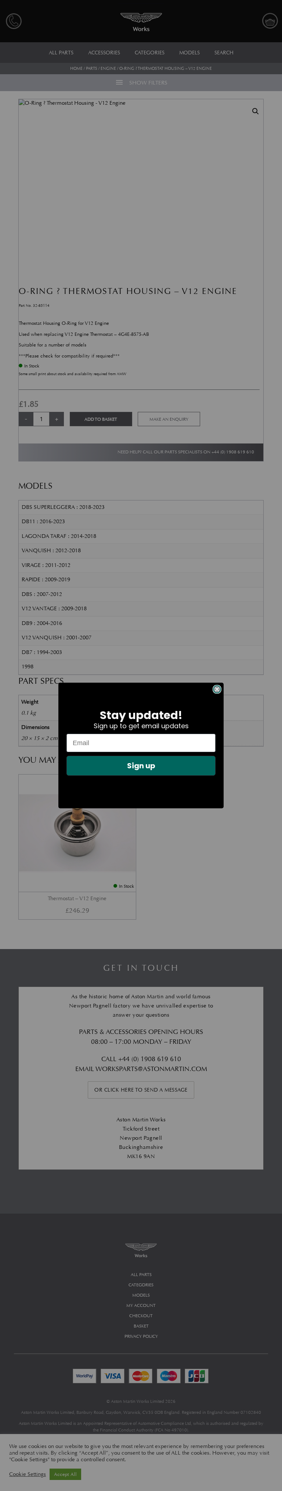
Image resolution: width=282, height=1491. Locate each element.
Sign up (141, 766)
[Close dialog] (217, 689)
